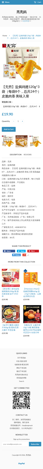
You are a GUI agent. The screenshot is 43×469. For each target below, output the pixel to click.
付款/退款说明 (21, 361)
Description (16, 154)
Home (4, 35)
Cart (39, 2)
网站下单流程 (21, 368)
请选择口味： (7, 102)
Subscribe (35, 444)
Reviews (28, 154)
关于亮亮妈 (21, 358)
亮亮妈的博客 (21, 378)
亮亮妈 (21, 12)
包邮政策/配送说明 (22, 364)
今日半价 (25, 21)
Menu (7, 2)
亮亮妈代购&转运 (21, 375)
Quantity (6, 121)
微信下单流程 (21, 371)
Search (21, 381)
